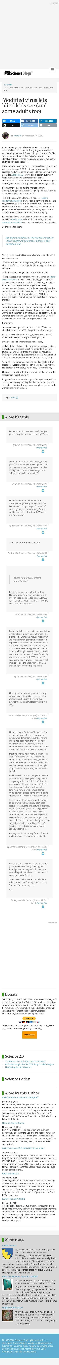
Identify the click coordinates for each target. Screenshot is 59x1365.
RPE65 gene (16, 219)
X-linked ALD (17, 174)
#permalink (41, 447)
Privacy (47, 1340)
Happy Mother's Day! (12, 1307)
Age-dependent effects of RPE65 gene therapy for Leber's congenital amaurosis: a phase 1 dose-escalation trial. (30, 241)
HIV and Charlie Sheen (13, 1123)
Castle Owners (9, 1245)
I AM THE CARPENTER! (13, 1199)
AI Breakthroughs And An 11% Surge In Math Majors (29, 1064)
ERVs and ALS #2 (10, 1173)
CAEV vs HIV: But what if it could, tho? (20, 1097)
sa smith (8, 84)
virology (14, 397)
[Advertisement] (29, 34)
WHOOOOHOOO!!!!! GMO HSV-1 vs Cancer (23, 1148)
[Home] (18, 74)
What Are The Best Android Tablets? (20, 1276)
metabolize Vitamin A (12, 222)
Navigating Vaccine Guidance (18, 1067)
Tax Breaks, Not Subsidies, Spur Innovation (25, 1061)
